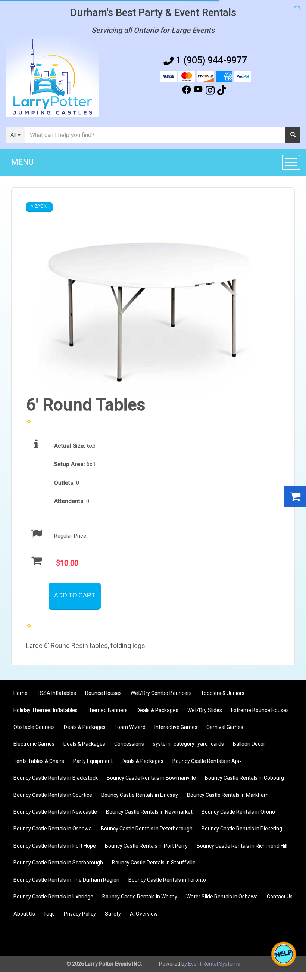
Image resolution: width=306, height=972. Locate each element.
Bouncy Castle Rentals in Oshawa (52, 829)
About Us (24, 914)
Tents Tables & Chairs (38, 761)
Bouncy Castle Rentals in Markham (228, 795)
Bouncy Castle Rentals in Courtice (52, 795)
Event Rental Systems (214, 964)
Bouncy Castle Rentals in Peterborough (147, 829)
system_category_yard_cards (188, 744)
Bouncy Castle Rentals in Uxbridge (53, 897)
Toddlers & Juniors (222, 693)
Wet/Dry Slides (204, 710)
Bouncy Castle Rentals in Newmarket (149, 812)
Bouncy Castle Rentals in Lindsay (139, 795)
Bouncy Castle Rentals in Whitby (139, 897)
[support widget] (284, 954)
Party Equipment (93, 761)
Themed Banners (107, 710)
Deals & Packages (157, 710)
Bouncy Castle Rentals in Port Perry (146, 846)
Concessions (129, 744)
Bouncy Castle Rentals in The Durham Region (66, 880)
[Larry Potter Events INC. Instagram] (210, 91)
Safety (113, 914)
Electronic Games (33, 744)
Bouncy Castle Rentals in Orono (238, 812)
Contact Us (280, 897)
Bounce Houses (103, 693)
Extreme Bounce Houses (260, 710)
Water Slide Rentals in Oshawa (222, 897)
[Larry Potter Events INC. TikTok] (221, 91)
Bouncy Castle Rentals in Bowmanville (151, 778)
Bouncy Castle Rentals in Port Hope (54, 846)
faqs (49, 914)
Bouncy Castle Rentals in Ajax (207, 761)
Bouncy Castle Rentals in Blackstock (55, 778)
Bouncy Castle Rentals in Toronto (167, 880)
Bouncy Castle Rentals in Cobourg (244, 778)
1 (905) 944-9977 (211, 60)
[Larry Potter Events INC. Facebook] (186, 91)
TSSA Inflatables (56, 693)
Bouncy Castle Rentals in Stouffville (154, 863)
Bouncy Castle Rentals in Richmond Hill (242, 846)
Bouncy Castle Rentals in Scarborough (58, 863)
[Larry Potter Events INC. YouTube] (198, 91)
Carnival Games (224, 727)
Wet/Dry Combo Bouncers (161, 693)
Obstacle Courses (34, 727)
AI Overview (144, 914)
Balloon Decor (249, 744)
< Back (39, 206)
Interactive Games (175, 727)
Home (20, 693)
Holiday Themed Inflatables (45, 710)
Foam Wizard (130, 727)
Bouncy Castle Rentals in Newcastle (55, 812)
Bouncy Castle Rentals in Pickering (242, 829)
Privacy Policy (80, 914)
